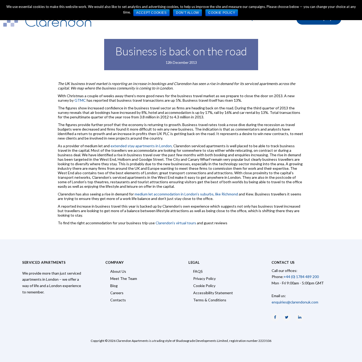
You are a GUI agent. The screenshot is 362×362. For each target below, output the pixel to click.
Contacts (118, 300)
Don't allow (187, 13)
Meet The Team (123, 278)
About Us (118, 271)
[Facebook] (275, 317)
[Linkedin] (299, 317)
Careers (116, 293)
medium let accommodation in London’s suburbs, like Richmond (186, 194)
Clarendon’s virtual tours (176, 223)
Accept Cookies (151, 13)
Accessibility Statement (213, 293)
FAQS (198, 271)
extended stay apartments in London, (142, 146)
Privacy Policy (204, 278)
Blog (114, 285)
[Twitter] (287, 317)
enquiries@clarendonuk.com (295, 302)
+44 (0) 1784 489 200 (301, 276)
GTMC (80, 100)
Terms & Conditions (209, 300)
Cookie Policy (204, 285)
